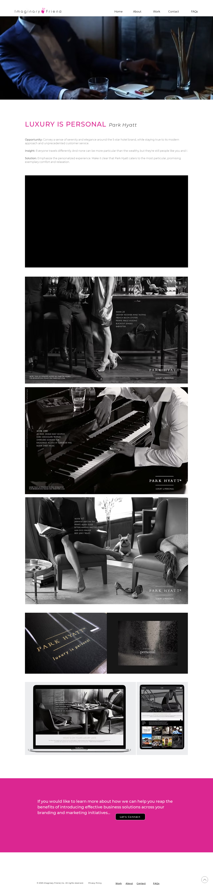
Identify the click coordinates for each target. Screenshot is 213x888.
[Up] (204, 879)
